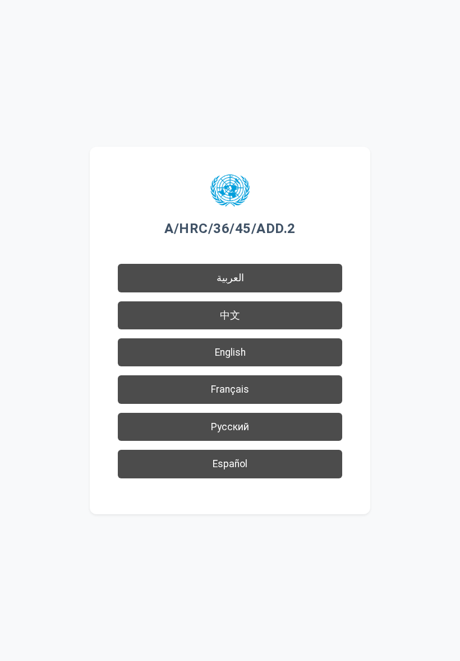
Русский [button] (230, 426)
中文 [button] (230, 315)
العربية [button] (230, 277)
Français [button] (230, 389)
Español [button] (230, 463)
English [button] (230, 352)
